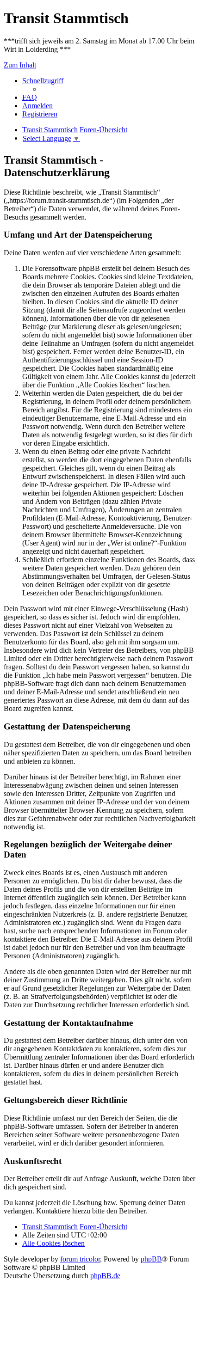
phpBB (151, 1259)
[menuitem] (29, 97)
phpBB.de (105, 1276)
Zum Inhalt (20, 65)
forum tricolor (80, 1259)
